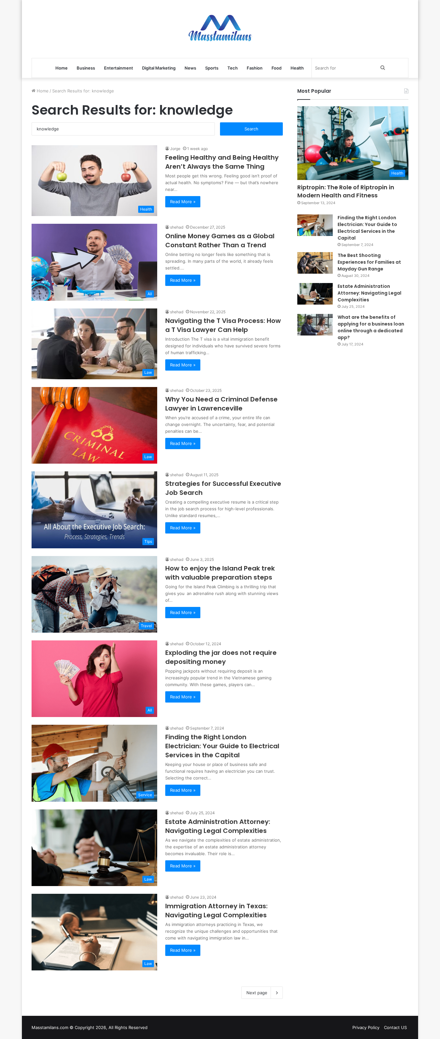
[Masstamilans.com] (220, 29)
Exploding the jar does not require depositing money (221, 657)
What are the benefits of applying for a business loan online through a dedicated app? (371, 327)
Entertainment (118, 68)
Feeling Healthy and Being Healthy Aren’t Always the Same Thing (222, 162)
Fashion (255, 68)
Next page (256, 992)
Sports (211, 68)
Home (61, 68)
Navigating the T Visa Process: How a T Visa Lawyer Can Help (223, 325)
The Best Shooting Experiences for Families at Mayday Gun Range (369, 262)
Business (86, 68)
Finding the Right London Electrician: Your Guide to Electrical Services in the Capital (222, 746)
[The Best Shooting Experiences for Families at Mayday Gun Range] (315, 263)
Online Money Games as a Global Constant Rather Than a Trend (219, 240)
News (190, 68)
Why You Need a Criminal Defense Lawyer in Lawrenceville (221, 404)
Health (297, 68)
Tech (232, 68)
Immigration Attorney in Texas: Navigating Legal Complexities (216, 911)
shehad (176, 227)
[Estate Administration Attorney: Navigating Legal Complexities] (315, 294)
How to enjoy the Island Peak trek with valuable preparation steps (220, 573)
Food (277, 68)
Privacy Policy (365, 1027)
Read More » (183, 201)
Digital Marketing (159, 68)
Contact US (395, 1027)
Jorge (175, 148)
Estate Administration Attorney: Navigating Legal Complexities (217, 826)
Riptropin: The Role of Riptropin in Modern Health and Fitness (345, 191)
